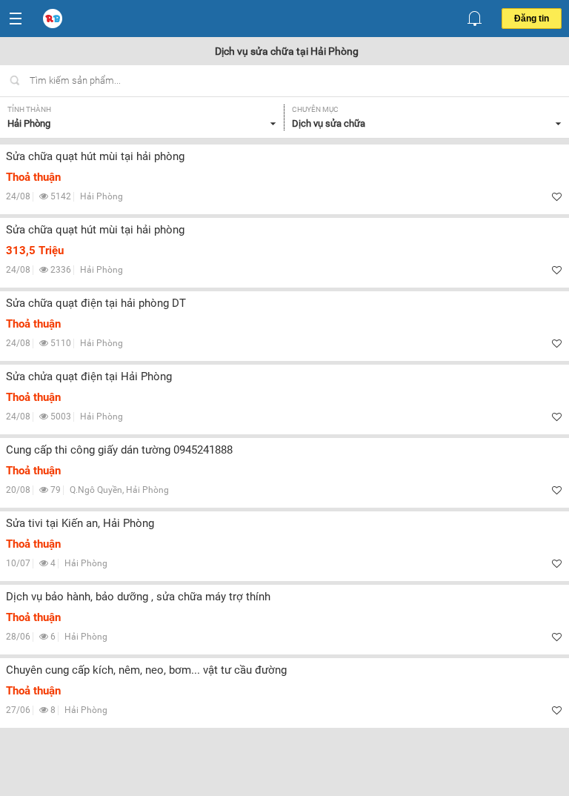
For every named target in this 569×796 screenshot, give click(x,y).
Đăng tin (531, 18)
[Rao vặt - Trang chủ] (54, 19)
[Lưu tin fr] (557, 197)
